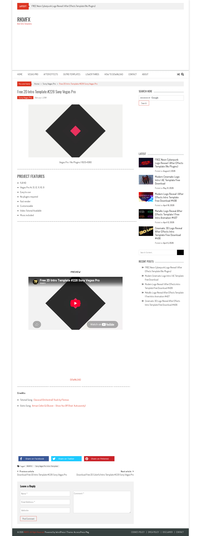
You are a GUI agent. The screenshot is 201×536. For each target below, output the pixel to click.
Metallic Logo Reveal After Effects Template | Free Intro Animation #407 (168, 214)
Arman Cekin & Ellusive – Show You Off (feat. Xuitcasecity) (59, 405)
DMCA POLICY (153, 532)
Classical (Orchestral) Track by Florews (51, 399)
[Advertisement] (130, 41)
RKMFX (29, 466)
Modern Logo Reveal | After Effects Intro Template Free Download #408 (169, 197)
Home (20, 74)
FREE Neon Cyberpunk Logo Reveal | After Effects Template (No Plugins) (169, 163)
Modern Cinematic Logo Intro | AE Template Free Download (167, 180)
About (145, 74)
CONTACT (132, 74)
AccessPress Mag (81, 532)
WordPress (61, 532)
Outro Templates (71, 74)
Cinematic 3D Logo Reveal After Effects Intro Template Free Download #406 (168, 233)
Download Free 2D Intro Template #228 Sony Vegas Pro (42, 475)
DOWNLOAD (75, 379)
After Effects (51, 74)
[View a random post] (178, 74)
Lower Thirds (92, 74)
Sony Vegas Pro (49, 83)
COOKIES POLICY (137, 532)
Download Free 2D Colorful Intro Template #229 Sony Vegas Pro (105, 475)
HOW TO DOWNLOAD (113, 74)
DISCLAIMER (167, 532)
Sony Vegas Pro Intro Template (46, 466)
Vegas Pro (33, 74)
